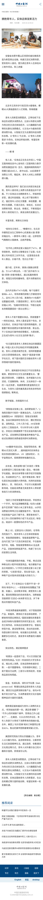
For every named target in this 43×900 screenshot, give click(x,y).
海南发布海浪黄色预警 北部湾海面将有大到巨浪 (21, 842)
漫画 (26, 873)
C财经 (26, 868)
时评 (6, 868)
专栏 (6, 873)
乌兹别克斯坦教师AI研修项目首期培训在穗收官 (21, 848)
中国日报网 (5, 12)
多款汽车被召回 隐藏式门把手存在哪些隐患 (19, 831)
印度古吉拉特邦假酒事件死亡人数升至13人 (19, 837)
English (18, 880)
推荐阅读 (7, 802)
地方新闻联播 (14, 12)
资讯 (16, 868)
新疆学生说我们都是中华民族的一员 (16, 810)
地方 (16, 873)
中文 (27, 880)
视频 (36, 868)
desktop (36, 880)
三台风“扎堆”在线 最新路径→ (13, 825)
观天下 (36, 873)
